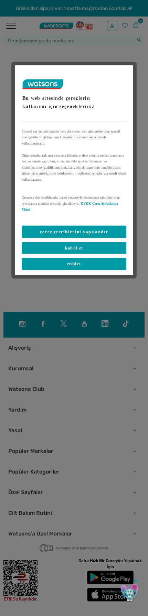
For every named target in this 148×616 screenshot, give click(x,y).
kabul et (74, 247)
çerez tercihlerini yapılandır (74, 231)
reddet (74, 264)
